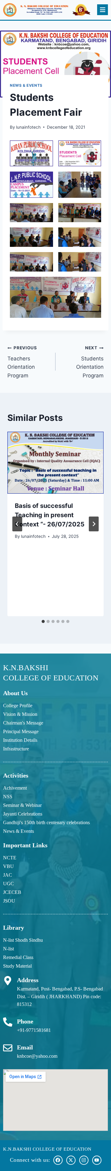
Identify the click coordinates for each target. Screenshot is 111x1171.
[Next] (94, 524)
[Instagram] (83, 1160)
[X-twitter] (71, 1160)
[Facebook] (58, 1160)
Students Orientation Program (90, 361)
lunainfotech (28, 127)
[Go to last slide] (17, 524)
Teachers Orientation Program (22, 361)
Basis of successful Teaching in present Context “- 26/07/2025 (49, 515)
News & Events (26, 85)
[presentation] (55, 463)
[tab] (43, 621)
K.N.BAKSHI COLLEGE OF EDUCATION (47, 1149)
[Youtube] (96, 1160)
